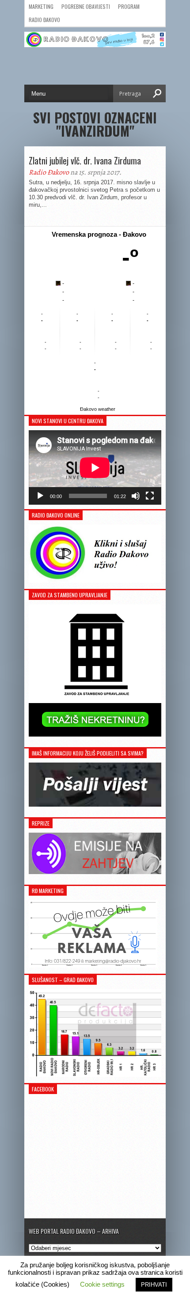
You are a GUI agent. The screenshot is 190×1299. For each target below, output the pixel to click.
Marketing (41, 6)
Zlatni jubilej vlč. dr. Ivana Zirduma (85, 160)
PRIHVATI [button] (154, 1284)
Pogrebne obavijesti (85, 6)
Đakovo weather (97, 409)
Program (129, 6)
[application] (95, 467)
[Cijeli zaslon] (149, 495)
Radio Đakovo (44, 19)
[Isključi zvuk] (135, 495)
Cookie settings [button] (102, 1284)
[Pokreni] (40, 495)
